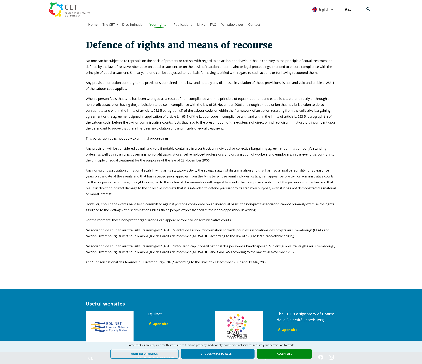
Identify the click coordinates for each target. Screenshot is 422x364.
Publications (183, 24)
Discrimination (133, 24)
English (323, 9)
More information (144, 354)
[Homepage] (69, 9)
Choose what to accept (218, 354)
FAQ (213, 24)
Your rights (158, 24)
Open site (160, 323)
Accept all (284, 354)
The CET (109, 24)
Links (201, 24)
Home (93, 24)
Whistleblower (232, 24)
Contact (254, 24)
